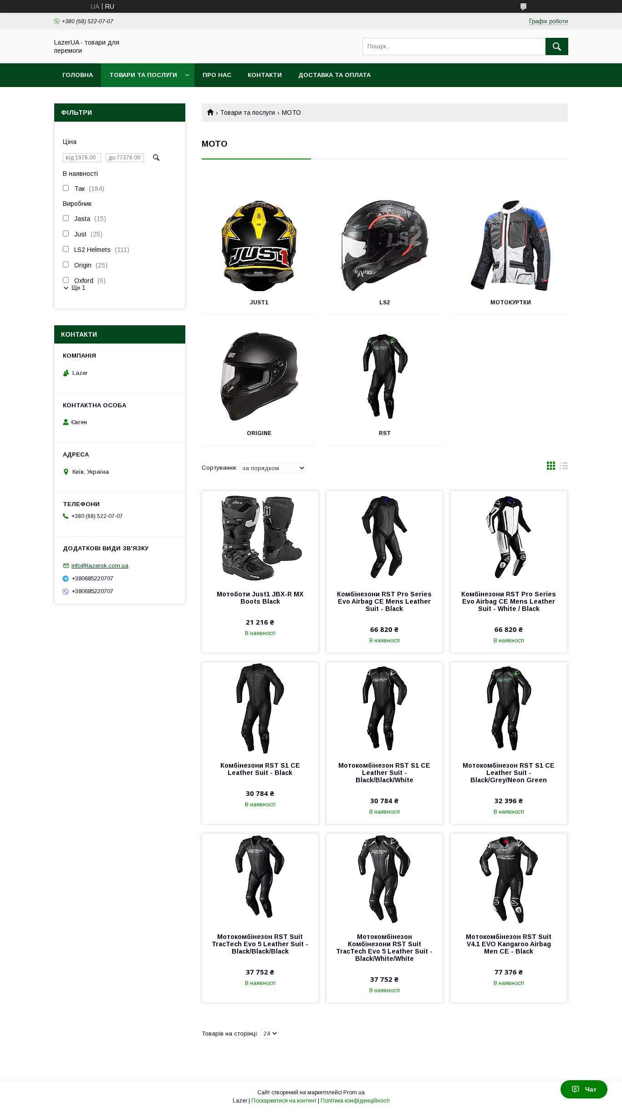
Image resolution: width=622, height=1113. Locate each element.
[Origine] (259, 376)
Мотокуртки (510, 302)
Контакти (265, 75)
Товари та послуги (143, 75)
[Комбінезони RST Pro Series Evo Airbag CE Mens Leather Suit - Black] (384, 536)
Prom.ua (354, 1092)
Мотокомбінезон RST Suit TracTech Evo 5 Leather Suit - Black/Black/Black (260, 944)
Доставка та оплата (334, 75)
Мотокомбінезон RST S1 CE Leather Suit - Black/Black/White (384, 773)
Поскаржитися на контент (283, 1101)
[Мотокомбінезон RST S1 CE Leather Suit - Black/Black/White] (384, 708)
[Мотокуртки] (511, 245)
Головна (77, 75)
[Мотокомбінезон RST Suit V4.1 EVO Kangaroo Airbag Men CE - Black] (509, 879)
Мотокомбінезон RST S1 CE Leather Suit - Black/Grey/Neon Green (509, 773)
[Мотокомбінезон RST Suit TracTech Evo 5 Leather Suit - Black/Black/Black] (260, 879)
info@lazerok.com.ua (99, 565)
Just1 (259, 302)
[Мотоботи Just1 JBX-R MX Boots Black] (260, 536)
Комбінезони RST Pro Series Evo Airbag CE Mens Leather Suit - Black (384, 601)
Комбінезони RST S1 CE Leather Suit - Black (260, 769)
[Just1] (259, 245)
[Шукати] (557, 46)
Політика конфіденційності (355, 1101)
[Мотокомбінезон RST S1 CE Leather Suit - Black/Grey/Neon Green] (509, 708)
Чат (591, 1089)
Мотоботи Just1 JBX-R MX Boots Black (260, 597)
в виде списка (564, 468)
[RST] (385, 376)
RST (385, 433)
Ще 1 (78, 287)
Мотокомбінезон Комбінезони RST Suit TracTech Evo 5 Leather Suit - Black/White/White (384, 947)
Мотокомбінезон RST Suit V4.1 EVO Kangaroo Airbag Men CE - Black (508, 944)
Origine (259, 433)
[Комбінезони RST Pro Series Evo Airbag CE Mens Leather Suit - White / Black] (509, 536)
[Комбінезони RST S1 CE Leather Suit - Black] (260, 708)
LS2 (384, 302)
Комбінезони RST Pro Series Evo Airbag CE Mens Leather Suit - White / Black (508, 601)
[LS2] (385, 245)
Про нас (217, 75)
